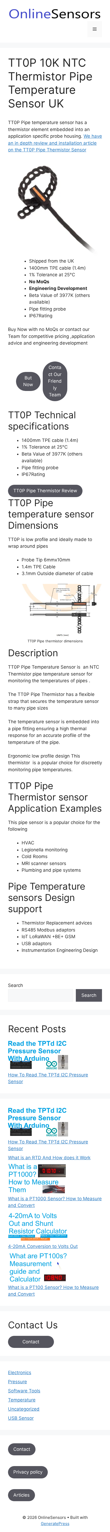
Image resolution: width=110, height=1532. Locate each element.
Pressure (17, 1381)
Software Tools (24, 1390)
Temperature (22, 1400)
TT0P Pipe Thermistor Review (45, 490)
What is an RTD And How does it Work (49, 1157)
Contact (30, 1341)
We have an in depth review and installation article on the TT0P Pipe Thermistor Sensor (55, 142)
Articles (21, 1495)
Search (15, 985)
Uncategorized (24, 1409)
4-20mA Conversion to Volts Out (43, 1246)
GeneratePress (55, 1523)
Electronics (19, 1372)
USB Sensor (21, 1418)
